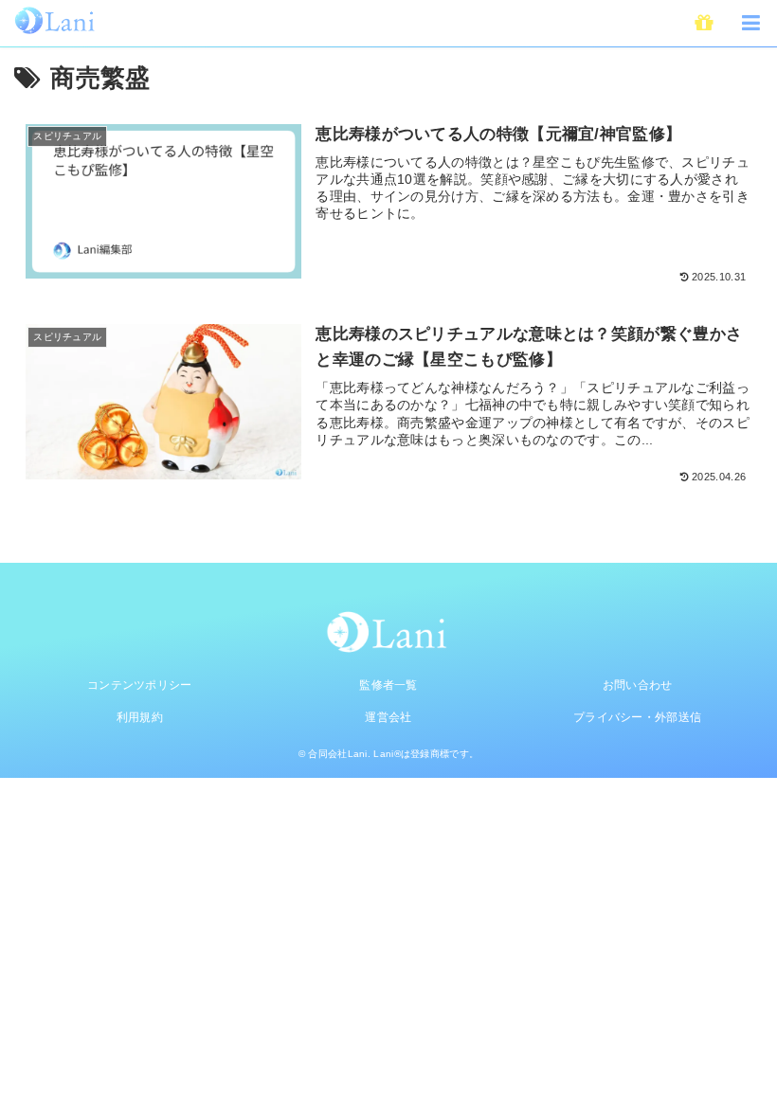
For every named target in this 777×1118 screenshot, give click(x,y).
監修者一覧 (388, 685)
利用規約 (140, 717)
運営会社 (388, 717)
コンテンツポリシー (139, 685)
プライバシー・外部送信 (637, 717)
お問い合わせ (638, 685)
